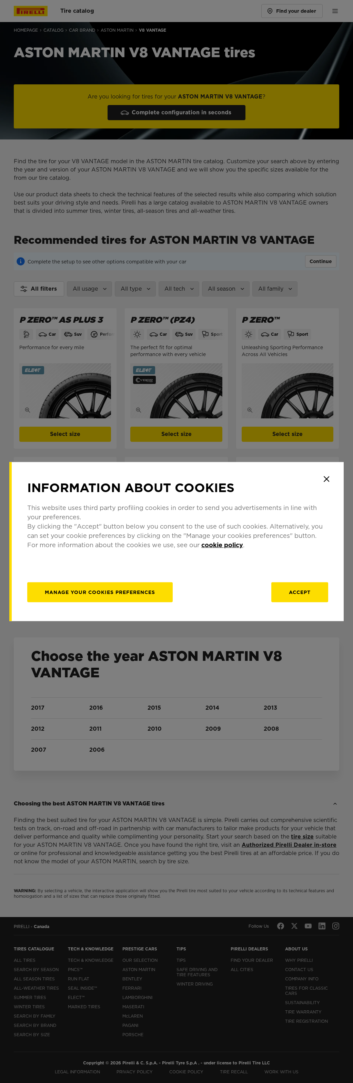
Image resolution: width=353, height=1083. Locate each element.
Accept (300, 592)
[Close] (326, 479)
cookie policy (222, 545)
